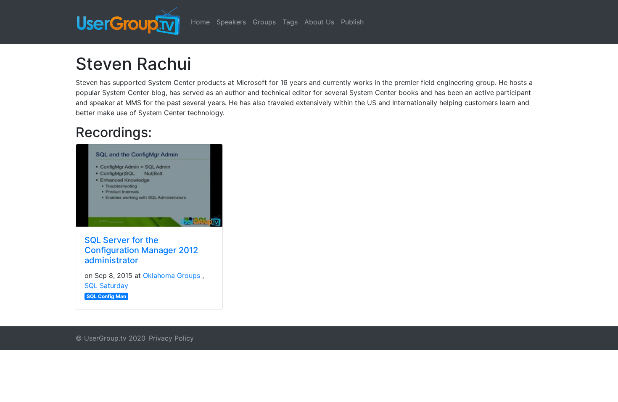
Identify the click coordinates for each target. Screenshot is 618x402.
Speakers (231, 22)
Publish (352, 22)
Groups (264, 22)
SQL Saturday (106, 285)
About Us (319, 22)
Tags (290, 22)
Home (200, 22)
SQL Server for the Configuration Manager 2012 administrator (141, 250)
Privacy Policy (171, 338)
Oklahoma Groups (171, 275)
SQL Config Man (106, 296)
